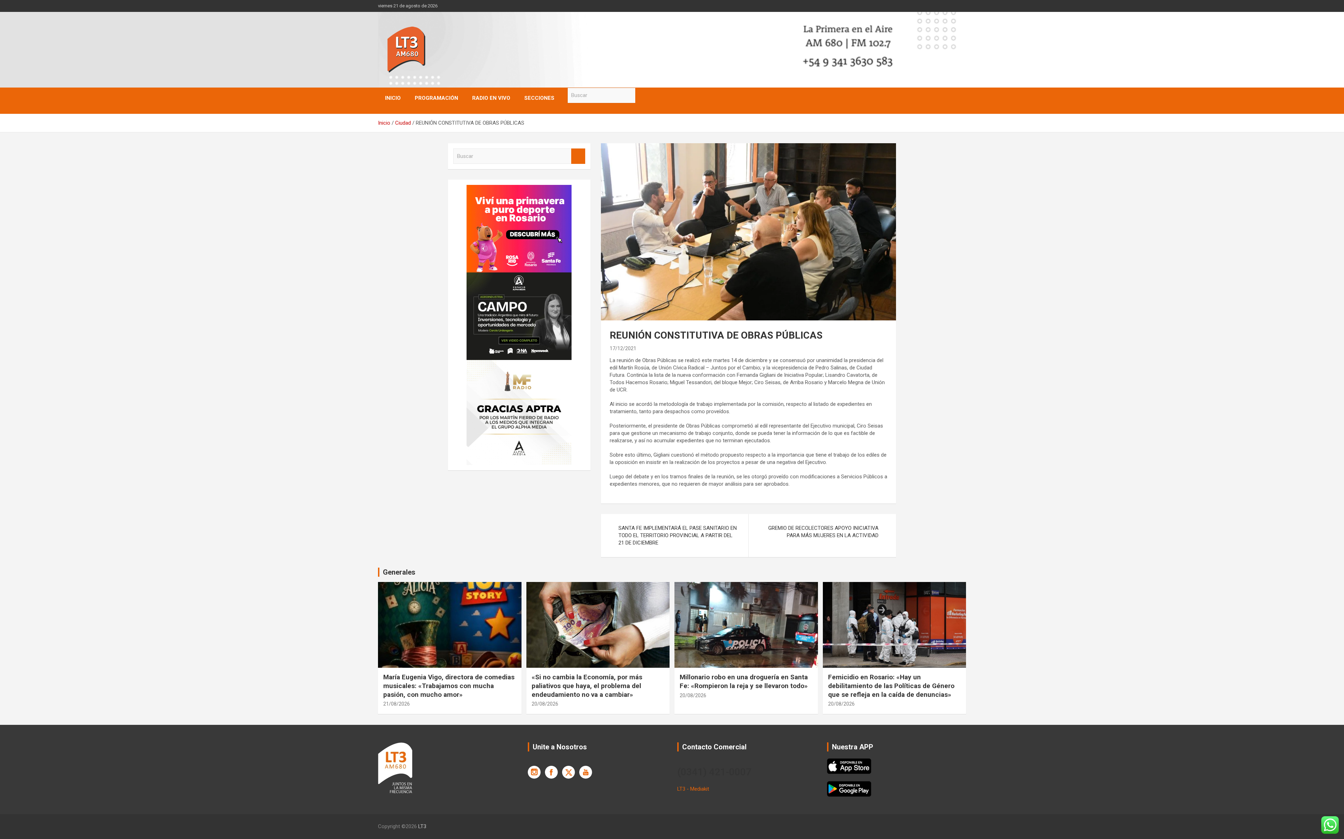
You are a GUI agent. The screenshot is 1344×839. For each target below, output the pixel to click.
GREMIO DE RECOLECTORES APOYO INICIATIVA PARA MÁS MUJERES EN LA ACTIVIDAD (823, 532)
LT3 (422, 826)
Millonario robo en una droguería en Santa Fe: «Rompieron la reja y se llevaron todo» (744, 681)
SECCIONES (539, 98)
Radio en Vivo (491, 98)
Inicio (393, 98)
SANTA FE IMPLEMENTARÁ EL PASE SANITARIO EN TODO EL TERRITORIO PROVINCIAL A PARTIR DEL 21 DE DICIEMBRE (677, 535)
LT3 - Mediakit (693, 789)
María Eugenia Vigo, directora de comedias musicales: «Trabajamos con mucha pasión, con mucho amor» (448, 685)
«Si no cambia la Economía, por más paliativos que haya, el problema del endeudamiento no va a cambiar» (587, 685)
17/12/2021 (623, 348)
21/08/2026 (396, 704)
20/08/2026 (545, 704)
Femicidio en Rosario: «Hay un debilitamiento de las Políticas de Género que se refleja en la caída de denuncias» (891, 685)
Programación (436, 98)
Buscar (642, 95)
